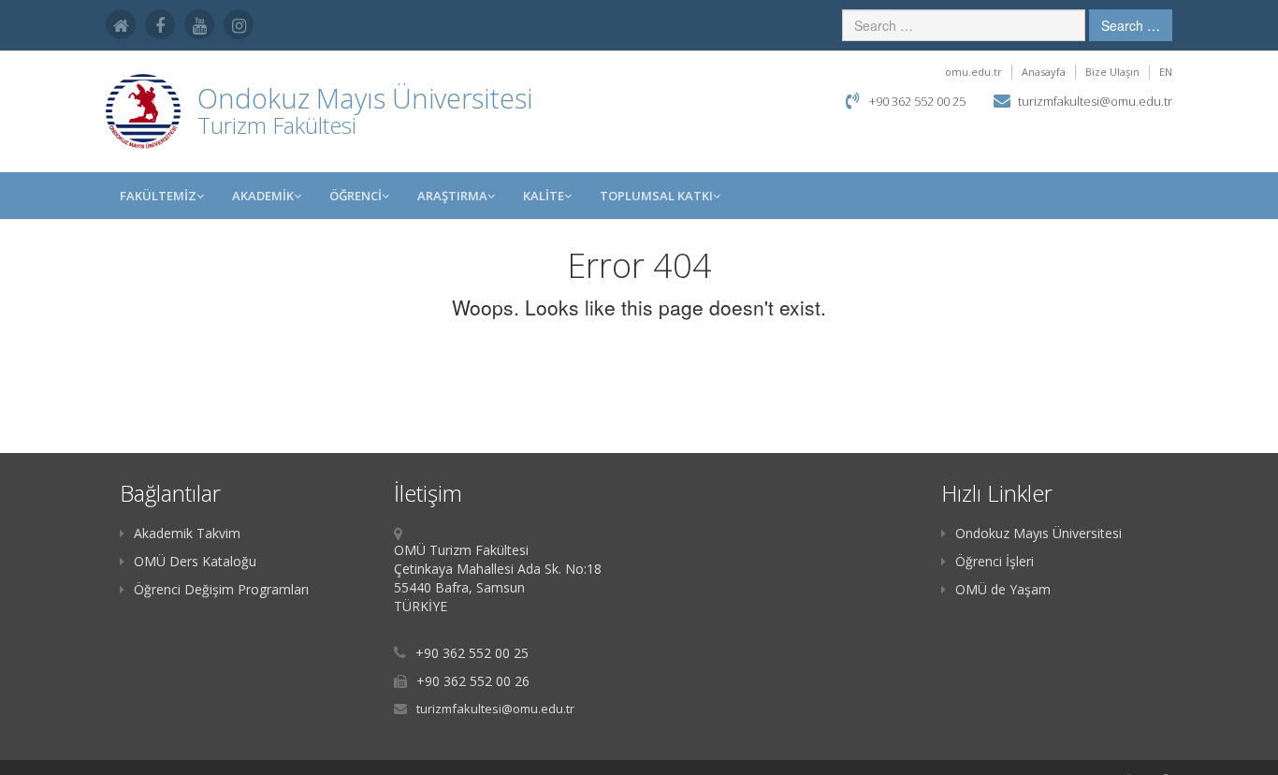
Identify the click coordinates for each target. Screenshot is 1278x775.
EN (1165, 72)
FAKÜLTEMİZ (158, 195)
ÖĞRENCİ (355, 195)
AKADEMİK (263, 195)
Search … (1130, 25)
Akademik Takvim (187, 533)
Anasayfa (1044, 72)
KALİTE (543, 195)
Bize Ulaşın (1112, 72)
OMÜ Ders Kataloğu (195, 561)
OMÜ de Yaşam (1003, 589)
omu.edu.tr (973, 72)
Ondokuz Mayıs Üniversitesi (1038, 533)
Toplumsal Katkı (656, 195)
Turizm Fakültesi (276, 125)
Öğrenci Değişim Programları (221, 589)
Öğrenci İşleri (994, 561)
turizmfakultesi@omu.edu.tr (1095, 101)
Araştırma (452, 195)
